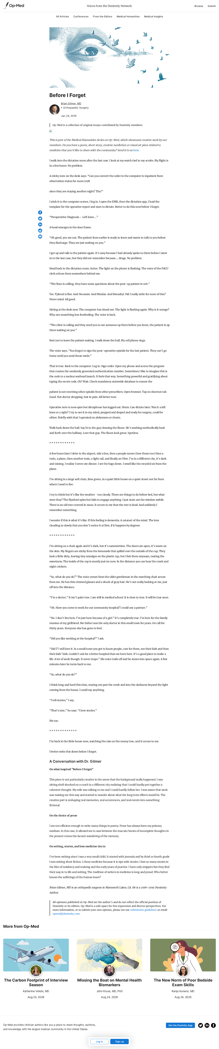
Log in (99, 1041)
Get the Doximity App (180, 1025)
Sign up (119, 1041)
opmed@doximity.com (66, 913)
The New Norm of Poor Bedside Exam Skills (183, 982)
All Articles (62, 16)
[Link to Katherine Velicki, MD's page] (36, 971)
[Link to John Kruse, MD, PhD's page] (109, 971)
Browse (198, 6)
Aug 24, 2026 (23, 997)
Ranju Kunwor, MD (183, 991)
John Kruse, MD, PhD (110, 991)
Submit (212, 6)
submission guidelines (143, 909)
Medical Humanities (128, 16)
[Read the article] (36, 955)
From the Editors (102, 16)
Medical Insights (153, 16)
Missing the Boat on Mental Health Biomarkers (109, 982)
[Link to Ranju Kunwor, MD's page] (183, 971)
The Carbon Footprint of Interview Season (36, 982)
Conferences (80, 16)
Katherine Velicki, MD (36, 991)
